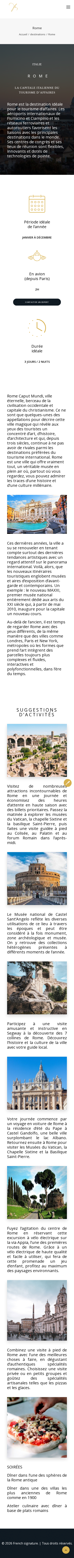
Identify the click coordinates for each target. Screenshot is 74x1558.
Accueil (23, 34)
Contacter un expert (37, 302)
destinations (37, 34)
